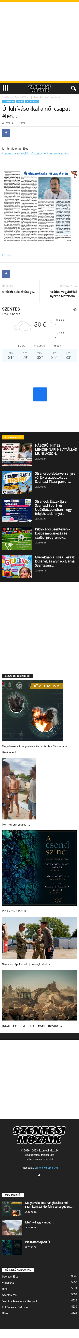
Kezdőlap (6, 97)
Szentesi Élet (10, 1276)
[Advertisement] (39, 41)
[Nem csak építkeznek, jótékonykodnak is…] (39, 938)
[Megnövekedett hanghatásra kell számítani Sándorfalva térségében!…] (32, 710)
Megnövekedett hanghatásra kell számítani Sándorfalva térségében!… (49, 1204)
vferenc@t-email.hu (46, 1167)
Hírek (5, 1288)
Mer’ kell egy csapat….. (16, 824)
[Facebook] (6, 133)
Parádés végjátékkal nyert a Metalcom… (63, 294)
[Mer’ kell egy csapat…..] (19, 788)
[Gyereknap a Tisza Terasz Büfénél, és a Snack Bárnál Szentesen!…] (17, 566)
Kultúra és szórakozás (15, 1307)
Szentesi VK (20, 97)
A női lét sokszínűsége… (18, 292)
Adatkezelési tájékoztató (39, 1154)
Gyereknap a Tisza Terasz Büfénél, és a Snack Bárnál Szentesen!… (55, 561)
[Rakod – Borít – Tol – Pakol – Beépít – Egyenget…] (39, 995)
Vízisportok (32, 101)
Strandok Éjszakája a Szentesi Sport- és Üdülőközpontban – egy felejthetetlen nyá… (53, 507)
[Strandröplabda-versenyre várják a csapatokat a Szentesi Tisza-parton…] (17, 482)
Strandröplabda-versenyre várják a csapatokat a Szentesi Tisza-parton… (55, 477)
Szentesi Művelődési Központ (19, 1301)
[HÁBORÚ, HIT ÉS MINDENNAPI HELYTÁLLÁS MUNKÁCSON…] (17, 454)
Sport (20, 101)
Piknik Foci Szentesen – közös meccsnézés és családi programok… (52, 533)
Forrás (6, 255)
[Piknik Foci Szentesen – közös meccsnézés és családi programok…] (17, 538)
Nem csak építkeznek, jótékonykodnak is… (27, 964)
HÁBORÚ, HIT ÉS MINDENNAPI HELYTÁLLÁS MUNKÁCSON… (56, 449)
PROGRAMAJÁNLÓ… (15, 911)
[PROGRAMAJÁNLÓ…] (39, 868)
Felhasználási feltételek (39, 1159)
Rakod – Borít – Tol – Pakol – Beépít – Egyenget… (32, 1025)
